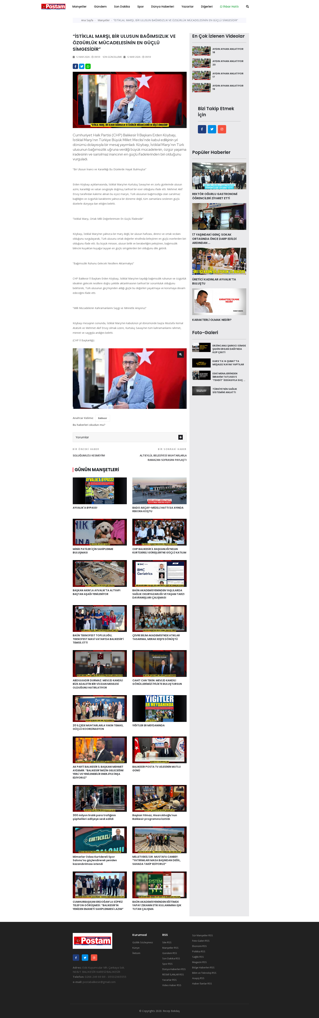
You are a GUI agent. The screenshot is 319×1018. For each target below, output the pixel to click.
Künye (136, 947)
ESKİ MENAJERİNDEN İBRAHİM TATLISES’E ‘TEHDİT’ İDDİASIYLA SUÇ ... (228, 377)
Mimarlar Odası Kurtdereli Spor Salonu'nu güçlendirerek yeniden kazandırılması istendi (95, 860)
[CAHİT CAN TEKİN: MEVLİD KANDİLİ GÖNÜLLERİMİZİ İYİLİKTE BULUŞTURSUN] (159, 663)
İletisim (136, 953)
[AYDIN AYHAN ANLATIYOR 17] (201, 75)
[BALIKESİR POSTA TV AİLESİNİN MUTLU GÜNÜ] (159, 750)
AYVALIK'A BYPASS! (85, 508)
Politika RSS (198, 951)
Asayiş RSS (198, 978)
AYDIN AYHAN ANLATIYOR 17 (227, 75)
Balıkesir (102, 418)
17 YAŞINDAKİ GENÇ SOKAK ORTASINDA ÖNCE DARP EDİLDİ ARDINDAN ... (214, 238)
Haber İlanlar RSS (202, 983)
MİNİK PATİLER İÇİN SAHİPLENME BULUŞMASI (93, 551)
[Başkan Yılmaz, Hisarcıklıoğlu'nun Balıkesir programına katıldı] (159, 798)
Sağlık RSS (198, 956)
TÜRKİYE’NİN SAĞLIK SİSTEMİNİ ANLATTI (224, 390)
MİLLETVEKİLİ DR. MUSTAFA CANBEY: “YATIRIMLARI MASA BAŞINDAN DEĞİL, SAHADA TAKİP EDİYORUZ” (156, 860)
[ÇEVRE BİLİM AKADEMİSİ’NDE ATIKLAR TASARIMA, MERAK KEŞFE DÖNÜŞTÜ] (159, 618)
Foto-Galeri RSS (201, 940)
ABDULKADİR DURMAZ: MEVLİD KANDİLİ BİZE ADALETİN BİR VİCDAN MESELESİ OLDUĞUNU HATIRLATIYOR (98, 684)
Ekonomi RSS (199, 946)
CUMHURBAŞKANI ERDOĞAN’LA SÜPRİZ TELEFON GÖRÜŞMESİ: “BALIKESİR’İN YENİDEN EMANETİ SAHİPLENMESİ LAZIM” (98, 905)
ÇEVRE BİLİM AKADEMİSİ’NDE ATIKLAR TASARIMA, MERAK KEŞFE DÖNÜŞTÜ (156, 637)
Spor (140, 6)
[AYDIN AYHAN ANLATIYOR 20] (201, 63)
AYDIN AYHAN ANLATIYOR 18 (227, 50)
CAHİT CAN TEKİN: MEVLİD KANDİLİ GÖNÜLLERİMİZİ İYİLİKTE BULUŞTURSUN (157, 682)
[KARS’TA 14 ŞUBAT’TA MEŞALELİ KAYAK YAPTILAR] (201, 363)
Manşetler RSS (170, 947)
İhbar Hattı (230, 6)
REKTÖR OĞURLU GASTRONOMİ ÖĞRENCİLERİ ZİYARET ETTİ (214, 196)
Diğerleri (207, 6)
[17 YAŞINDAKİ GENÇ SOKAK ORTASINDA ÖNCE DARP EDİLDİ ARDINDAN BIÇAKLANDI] (219, 216)
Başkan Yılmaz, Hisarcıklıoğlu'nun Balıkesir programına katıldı (154, 817)
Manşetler (79, 6)
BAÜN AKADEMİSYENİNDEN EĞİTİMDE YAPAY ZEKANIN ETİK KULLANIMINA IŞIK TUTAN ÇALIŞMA (156, 905)
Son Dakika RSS (171, 958)
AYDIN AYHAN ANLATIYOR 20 (227, 62)
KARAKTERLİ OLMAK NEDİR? (211, 320)
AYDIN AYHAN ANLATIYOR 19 (227, 87)
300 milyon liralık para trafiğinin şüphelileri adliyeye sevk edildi (94, 817)
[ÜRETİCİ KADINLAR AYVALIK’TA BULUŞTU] (219, 261)
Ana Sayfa (87, 20)
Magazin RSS (199, 962)
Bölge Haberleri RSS (203, 967)
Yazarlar (187, 6)
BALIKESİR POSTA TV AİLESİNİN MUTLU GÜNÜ (156, 768)
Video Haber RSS (171, 985)
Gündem (100, 6)
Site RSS (166, 942)
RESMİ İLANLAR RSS (173, 974)
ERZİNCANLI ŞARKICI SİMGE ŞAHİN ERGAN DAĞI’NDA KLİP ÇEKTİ (229, 349)
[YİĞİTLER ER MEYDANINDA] (159, 708)
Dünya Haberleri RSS (174, 969)
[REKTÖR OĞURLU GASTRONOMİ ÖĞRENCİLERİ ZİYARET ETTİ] (219, 176)
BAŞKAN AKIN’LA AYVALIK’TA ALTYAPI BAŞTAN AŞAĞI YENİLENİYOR (96, 592)
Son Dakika (122, 6)
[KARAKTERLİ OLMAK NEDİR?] (219, 301)
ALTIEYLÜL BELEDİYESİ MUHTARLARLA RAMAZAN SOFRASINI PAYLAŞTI (163, 455)
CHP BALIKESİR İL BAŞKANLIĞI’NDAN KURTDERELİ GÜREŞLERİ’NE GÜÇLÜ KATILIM (159, 551)
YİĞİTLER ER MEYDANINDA (148, 725)
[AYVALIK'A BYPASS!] (100, 490)
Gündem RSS (169, 953)
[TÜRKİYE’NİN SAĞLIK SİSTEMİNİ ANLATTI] (201, 391)
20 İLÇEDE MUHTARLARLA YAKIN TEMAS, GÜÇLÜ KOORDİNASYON (98, 727)
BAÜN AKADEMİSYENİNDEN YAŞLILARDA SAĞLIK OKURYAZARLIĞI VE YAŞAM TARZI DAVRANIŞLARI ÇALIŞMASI (158, 594)
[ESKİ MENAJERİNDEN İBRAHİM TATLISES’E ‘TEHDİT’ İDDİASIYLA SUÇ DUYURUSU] (201, 375)
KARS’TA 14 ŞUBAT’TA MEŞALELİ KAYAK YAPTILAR (228, 362)
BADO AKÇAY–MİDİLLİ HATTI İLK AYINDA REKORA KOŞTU (157, 509)
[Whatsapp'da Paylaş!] (88, 66)
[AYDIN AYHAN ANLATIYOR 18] (201, 51)
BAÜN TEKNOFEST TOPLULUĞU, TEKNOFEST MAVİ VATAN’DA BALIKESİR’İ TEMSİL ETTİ (98, 639)
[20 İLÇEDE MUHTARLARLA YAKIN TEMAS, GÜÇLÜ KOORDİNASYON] (100, 708)
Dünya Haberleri (162, 6)
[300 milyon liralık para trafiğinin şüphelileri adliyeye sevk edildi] (100, 798)
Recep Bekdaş (171, 1011)
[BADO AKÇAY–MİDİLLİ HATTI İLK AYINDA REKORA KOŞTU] (159, 490)
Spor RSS (167, 963)
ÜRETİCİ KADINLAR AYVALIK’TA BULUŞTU (214, 281)
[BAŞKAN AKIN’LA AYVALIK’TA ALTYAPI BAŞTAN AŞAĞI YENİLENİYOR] (100, 573)
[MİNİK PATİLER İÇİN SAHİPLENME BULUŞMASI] (100, 532)
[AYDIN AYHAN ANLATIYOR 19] (201, 87)
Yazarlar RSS (169, 979)
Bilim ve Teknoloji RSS (204, 972)
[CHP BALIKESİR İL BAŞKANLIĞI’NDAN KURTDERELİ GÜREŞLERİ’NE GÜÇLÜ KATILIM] (159, 532)
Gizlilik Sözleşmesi (142, 942)
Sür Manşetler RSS (202, 935)
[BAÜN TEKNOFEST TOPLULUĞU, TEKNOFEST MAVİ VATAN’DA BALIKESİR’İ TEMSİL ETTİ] (100, 618)
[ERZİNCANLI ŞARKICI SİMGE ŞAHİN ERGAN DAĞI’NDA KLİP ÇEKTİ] (201, 347)
